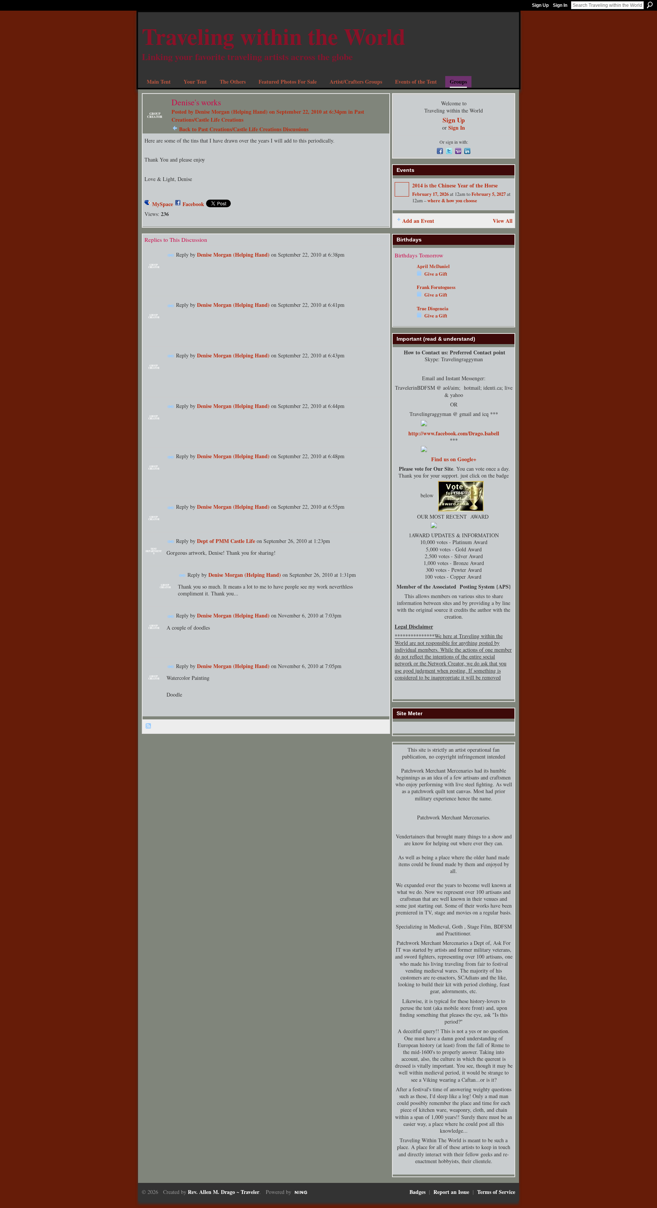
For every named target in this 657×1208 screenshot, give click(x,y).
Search (650, 5)
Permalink (171, 255)
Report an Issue (451, 1192)
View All (503, 221)
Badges (417, 1192)
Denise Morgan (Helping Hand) (231, 112)
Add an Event (418, 221)
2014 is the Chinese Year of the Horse (455, 185)
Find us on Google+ (453, 459)
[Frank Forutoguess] (404, 298)
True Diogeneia (432, 308)
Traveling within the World (273, 35)
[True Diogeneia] (404, 320)
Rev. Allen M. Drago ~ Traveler (223, 1192)
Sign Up (540, 5)
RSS (148, 726)
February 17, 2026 (430, 193)
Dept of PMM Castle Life (226, 541)
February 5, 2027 (488, 193)
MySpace (162, 204)
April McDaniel (433, 266)
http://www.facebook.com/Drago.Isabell (453, 433)
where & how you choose (452, 200)
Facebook (193, 204)
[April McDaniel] (404, 277)
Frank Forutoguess (436, 287)
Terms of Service (496, 1192)
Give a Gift (435, 273)
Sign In (560, 5)
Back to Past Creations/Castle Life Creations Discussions (243, 129)
